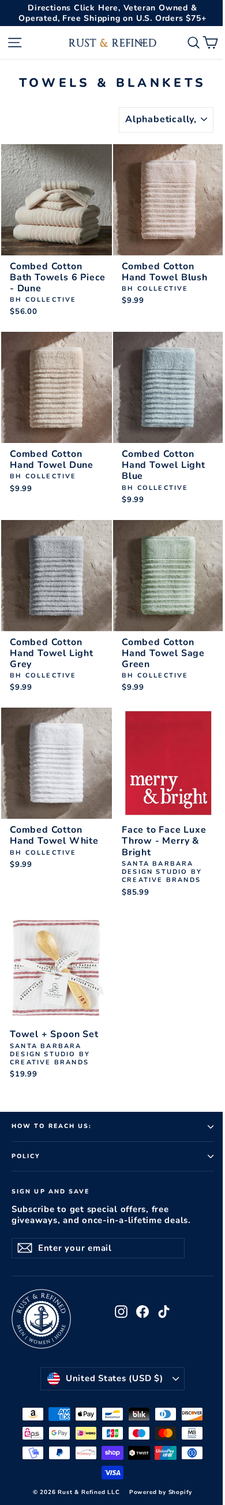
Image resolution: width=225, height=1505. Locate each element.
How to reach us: (52, 1126)
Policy (26, 1156)
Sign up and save (51, 1191)
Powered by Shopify (160, 1492)
